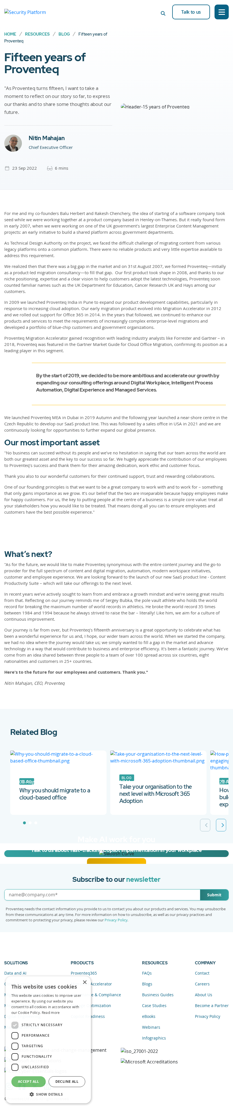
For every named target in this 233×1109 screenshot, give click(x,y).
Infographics (154, 1038)
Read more (51, 1012)
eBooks (148, 1016)
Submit (214, 894)
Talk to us (191, 12)
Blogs (147, 984)
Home (10, 34)
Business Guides (158, 994)
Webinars (151, 1027)
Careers (202, 984)
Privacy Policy (116, 920)
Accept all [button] (28, 1081)
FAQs (147, 973)
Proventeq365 (84, 973)
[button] (48, 1094)
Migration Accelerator (91, 984)
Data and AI (15, 973)
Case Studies (154, 1005)
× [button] (84, 982)
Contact (202, 973)
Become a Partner (212, 1005)
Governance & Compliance (96, 994)
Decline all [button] (66, 1081)
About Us (203, 994)
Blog (64, 34)
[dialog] (48, 1039)
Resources (37, 34)
